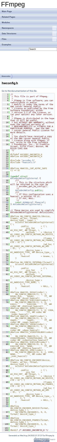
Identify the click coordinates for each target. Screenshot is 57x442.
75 (5, 324)
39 (5, 202)
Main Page (7, 11)
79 (5, 342)
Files (4, 39)
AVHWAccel (28, 202)
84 (5, 360)
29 (5, 176)
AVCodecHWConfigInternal (24, 178)
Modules (6, 22)
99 (5, 418)
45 (5, 216)
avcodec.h (28, 160)
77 (5, 332)
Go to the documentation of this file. (19, 91)
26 (5, 168)
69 (5, 300)
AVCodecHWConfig (24, 190)
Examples (6, 44)
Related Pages (8, 17)
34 (5, 190)
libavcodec (6, 76)
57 (5, 262)
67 (5, 292)
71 (5, 308)
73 (5, 316)
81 (5, 350)
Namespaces (8, 28)
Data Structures (9, 33)
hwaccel (40, 202)
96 (5, 406)
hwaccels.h (29, 162)
